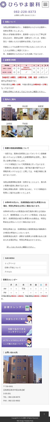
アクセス (8, 272)
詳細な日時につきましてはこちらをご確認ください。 (24, 92)
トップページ (10, 263)
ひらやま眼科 (22, 418)
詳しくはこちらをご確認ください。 (21, 247)
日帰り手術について (13, 268)
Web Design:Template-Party (25, 420)
